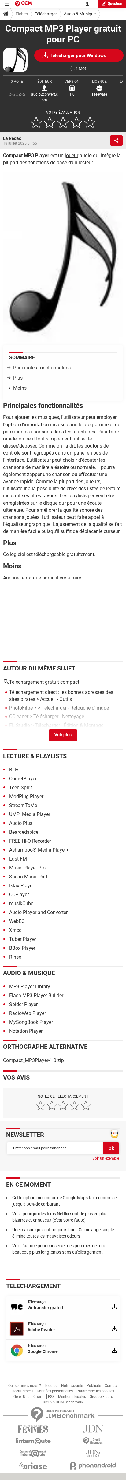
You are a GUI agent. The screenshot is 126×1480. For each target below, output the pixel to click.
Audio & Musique (80, 13)
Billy (13, 770)
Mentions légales (72, 1396)
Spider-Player (23, 1004)
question (115, 4)
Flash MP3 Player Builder (36, 995)
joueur (71, 155)
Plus (18, 378)
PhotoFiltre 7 (23, 708)
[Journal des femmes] (33, 1429)
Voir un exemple (105, 1158)
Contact (111, 1385)
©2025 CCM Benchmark (63, 1402)
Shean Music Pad (28, 877)
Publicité (94, 1385)
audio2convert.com (44, 97)
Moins (20, 388)
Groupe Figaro (101, 1396)
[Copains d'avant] (33, 1453)
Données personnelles (55, 1391)
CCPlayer (19, 894)
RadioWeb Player (27, 1013)
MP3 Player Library (29, 986)
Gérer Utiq (21, 1396)
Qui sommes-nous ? (24, 1385)
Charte (38, 1396)
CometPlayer (23, 779)
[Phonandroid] (93, 1466)
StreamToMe (23, 805)
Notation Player (26, 1031)
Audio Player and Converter (38, 912)
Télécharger (46, 13)
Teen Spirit (20, 787)
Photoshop (21, 734)
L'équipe (51, 1385)
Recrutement (22, 1391)
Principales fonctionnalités (42, 368)
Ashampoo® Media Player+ (39, 850)
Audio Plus (20, 823)
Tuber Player (22, 939)
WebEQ (17, 921)
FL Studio (19, 725)
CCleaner (18, 716)
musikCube (21, 903)
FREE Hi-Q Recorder (30, 841)
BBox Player (22, 948)
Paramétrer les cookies (95, 1391)
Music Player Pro (27, 868)
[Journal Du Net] (93, 1429)
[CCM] (23, 4)
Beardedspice (23, 832)
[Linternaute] (33, 1441)
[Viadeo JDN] (93, 1453)
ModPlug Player (26, 796)
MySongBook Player (31, 1022)
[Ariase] (33, 1465)
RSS (51, 1396)
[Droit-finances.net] (93, 1441)
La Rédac (12, 138)
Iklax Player (21, 886)
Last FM (18, 859)
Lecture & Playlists (35, 756)
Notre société (72, 1385)
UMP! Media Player (29, 814)
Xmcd (15, 930)
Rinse (15, 957)
